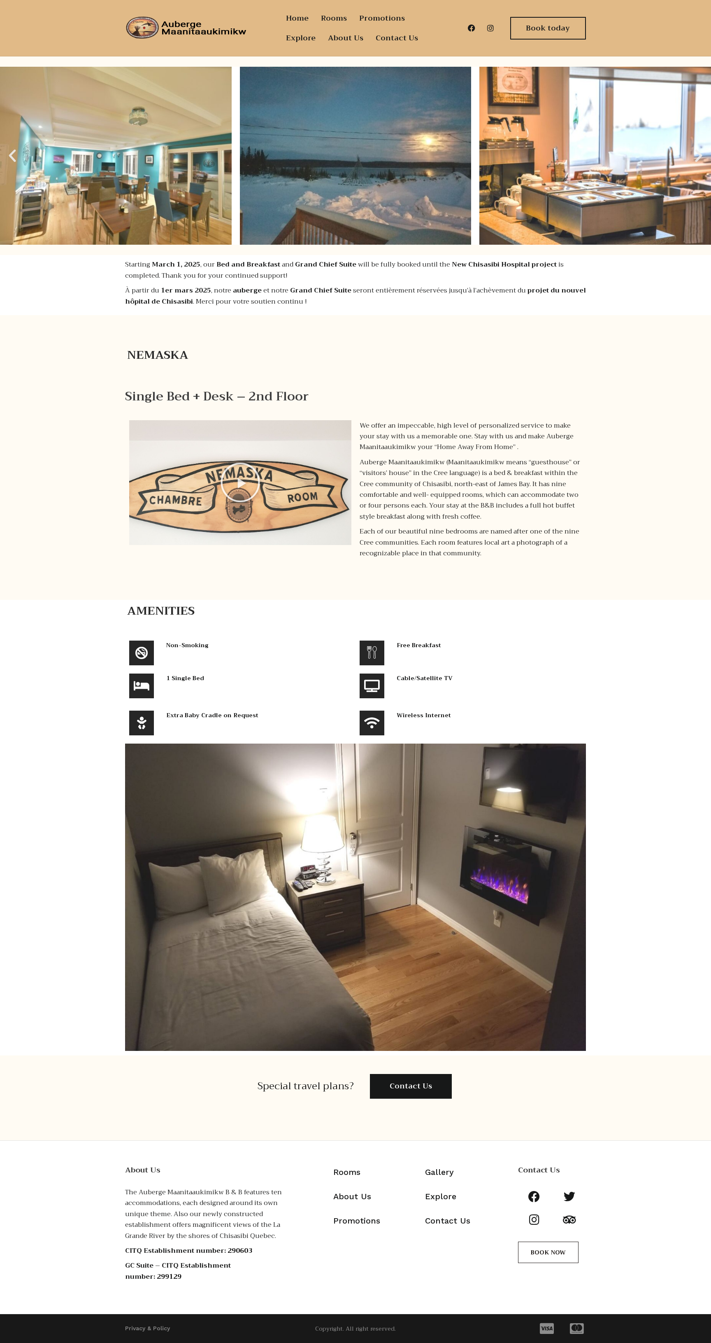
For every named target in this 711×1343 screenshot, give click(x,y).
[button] (12, 155)
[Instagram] (490, 28)
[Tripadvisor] (569, 1219)
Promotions (382, 18)
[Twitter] (569, 1196)
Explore (301, 37)
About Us (345, 37)
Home (297, 18)
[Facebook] (471, 28)
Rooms (334, 18)
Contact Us (397, 37)
